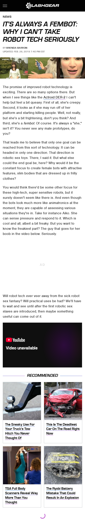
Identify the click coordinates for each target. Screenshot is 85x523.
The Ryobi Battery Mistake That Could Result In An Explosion (62, 492)
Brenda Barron (16, 47)
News (7, 17)
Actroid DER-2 (54, 97)
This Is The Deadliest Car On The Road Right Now (63, 428)
